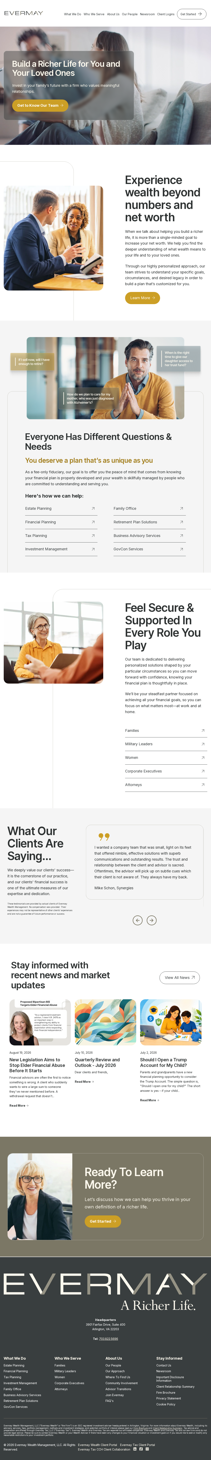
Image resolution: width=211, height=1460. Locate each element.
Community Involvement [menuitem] (122, 1383)
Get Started (189, 14)
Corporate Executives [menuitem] (69, 1383)
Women (131, 757)
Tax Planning (36, 535)
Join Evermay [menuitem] (115, 1395)
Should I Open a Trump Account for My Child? (163, 1062)
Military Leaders (138, 744)
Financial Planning (40, 522)
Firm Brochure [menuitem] (165, 1392)
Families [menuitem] (60, 1365)
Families (132, 730)
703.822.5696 (108, 1338)
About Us (113, 14)
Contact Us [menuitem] (163, 1365)
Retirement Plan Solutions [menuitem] (21, 1401)
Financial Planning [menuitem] (16, 1371)
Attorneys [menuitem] (61, 1389)
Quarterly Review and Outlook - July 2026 (97, 1062)
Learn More (140, 298)
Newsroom (147, 14)
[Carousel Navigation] (145, 919)
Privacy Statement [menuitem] (168, 1398)
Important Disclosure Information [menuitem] (170, 1378)
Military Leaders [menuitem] (65, 1371)
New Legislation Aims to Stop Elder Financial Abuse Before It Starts (37, 1065)
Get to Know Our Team (38, 105)
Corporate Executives (143, 771)
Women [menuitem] (60, 1377)
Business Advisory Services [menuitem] (22, 1395)
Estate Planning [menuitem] (14, 1365)
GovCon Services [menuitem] (16, 1406)
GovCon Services (128, 549)
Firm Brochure (141, 1428)
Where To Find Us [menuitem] (118, 1377)
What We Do (72, 14)
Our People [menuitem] (113, 1365)
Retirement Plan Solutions (135, 522)
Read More (17, 1105)
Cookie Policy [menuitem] (165, 1404)
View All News (177, 977)
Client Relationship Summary (167, 1428)
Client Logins (166, 14)
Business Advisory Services (137, 535)
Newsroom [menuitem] (163, 1371)
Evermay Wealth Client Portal (97, 1445)
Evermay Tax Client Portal (137, 1445)
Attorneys (133, 785)
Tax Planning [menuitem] (12, 1377)
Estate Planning (38, 508)
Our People (130, 14)
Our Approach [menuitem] (115, 1371)
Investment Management (46, 549)
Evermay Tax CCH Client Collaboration (104, 1449)
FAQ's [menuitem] (110, 1401)
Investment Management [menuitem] (20, 1383)
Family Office (125, 508)
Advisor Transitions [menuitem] (118, 1389)
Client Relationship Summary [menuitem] (175, 1386)
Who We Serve (94, 14)
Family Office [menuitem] (12, 1389)
